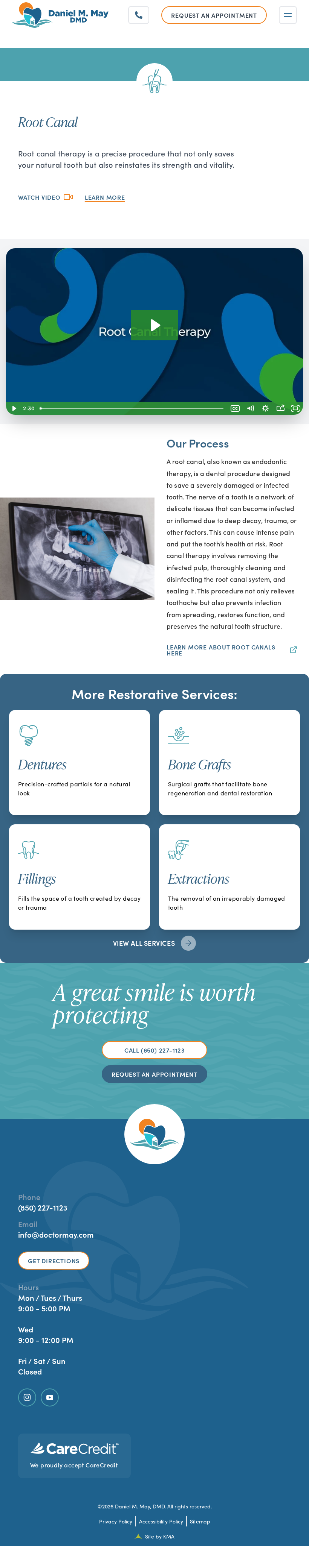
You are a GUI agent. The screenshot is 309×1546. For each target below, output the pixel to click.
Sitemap (200, 1521)
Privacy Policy (115, 1521)
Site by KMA (159, 1536)
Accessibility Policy (161, 1521)
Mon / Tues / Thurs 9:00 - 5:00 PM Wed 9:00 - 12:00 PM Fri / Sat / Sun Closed (50, 1334)
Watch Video (39, 197)
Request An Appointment (154, 1074)
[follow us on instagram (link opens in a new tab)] (27, 1397)
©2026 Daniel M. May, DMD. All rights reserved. (155, 1506)
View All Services (144, 943)
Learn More (105, 197)
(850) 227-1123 (42, 1207)
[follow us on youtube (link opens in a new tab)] (50, 1397)
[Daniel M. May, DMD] (60, 15)
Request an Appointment (214, 15)
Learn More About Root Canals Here (221, 650)
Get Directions (54, 1260)
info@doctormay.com (56, 1234)
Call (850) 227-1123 (154, 1050)
